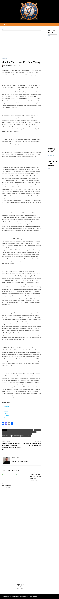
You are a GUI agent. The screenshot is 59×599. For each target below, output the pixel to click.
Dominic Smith (29, 430)
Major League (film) (7, 433)
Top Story (4, 58)
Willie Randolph (25, 435)
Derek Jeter (20, 430)
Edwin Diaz (37, 430)
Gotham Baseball (15, 596)
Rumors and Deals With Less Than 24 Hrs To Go (35, 476)
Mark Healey (9, 65)
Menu (5, 24)
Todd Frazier (16, 435)
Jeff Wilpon (14, 432)
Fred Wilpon (5, 432)
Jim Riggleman (32, 432)
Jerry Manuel (22, 432)
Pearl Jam (28, 433)
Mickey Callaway (19, 433)
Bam (36, 596)
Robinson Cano (6, 435)
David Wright (11, 430)
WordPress (29, 596)
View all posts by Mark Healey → (20, 461)
